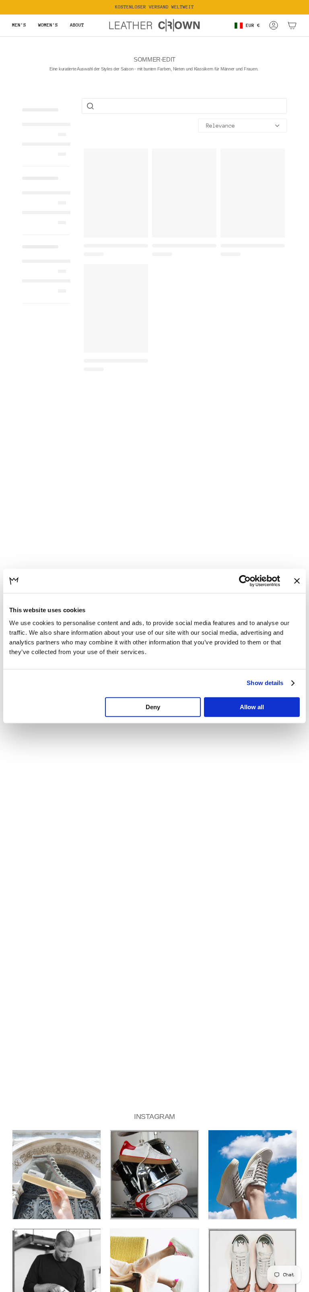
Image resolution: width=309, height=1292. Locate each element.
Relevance (220, 125)
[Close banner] (297, 581)
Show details (265, 682)
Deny (153, 707)
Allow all (252, 707)
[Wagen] (292, 25)
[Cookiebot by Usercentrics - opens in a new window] (245, 581)
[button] (19, 25)
